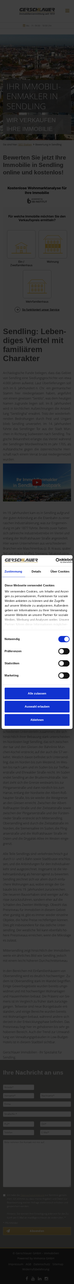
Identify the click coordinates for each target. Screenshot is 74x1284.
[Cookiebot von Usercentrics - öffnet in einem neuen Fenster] (55, 560)
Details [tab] (36, 571)
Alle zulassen (37, 693)
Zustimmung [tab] (13, 571)
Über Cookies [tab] (60, 571)
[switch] (63, 651)
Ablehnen (37, 719)
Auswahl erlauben (37, 706)
